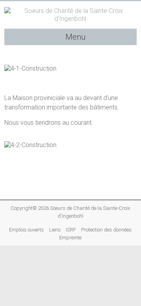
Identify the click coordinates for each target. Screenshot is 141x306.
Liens (55, 230)
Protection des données (106, 230)
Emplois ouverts (26, 230)
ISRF (71, 230)
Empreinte (70, 237)
